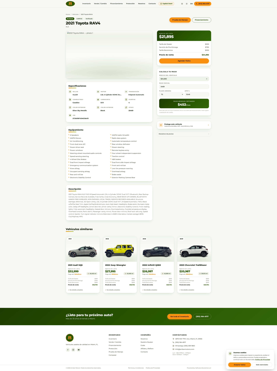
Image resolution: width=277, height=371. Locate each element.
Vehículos (75, 14)
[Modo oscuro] (187, 4)
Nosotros (141, 4)
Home (68, 14)
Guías (143, 345)
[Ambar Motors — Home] (70, 3)
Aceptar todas (239, 365)
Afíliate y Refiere (147, 349)
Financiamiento (116, 4)
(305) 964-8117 (202, 316)
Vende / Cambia (100, 4)
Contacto (152, 4)
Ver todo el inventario (179, 316)
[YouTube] (79, 350)
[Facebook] (68, 350)
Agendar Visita (184, 61)
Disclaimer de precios (166, 134)
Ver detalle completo (76, 290)
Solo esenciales (262, 365)
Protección (130, 4)
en (191, 4)
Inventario (86, 4)
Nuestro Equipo (147, 342)
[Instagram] (73, 350)
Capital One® (167, 3)
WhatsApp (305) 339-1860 (185, 346)
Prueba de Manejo (180, 20)
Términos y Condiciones (136, 368)
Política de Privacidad (153, 368)
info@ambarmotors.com (184, 349)
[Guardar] (92, 240)
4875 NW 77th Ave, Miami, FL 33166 (188, 339)
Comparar (112, 355)
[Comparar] (182, 4)
